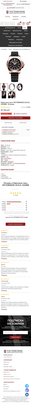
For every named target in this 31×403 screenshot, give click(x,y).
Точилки (13, 33)
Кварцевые (10, 161)
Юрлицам (16, 16)
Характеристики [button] (8, 122)
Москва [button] (11, 127)
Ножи (19, 27)
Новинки (7, 386)
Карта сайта (8, 374)
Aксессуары (19, 39)
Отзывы (23, 16)
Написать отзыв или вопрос (15, 224)
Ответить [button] (4, 241)
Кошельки (11, 39)
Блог (6, 384)
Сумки (23, 36)
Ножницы (8, 36)
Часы (24, 27)
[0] (27, 23)
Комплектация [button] (22, 122)
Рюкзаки (20, 33)
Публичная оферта (9, 376)
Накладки (5, 33)
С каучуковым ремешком (19, 163)
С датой (12, 165)
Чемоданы (16, 36)
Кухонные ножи (17, 30)
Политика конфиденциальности (12, 391)
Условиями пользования (18, 341)
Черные (6, 160)
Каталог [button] (7, 16)
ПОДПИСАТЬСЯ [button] (15, 337)
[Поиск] (2, 23)
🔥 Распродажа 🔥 (10, 27)
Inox (7, 156)
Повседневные (7, 158)
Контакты (15, 19)
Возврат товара (8, 366)
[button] (8, 4)
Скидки (6, 388)
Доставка (7, 362)
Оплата (6, 364)
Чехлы (25, 30)
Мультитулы (7, 30)
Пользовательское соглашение (12, 378)
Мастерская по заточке (15, 42)
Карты (26, 33)
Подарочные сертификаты (15, 45)
